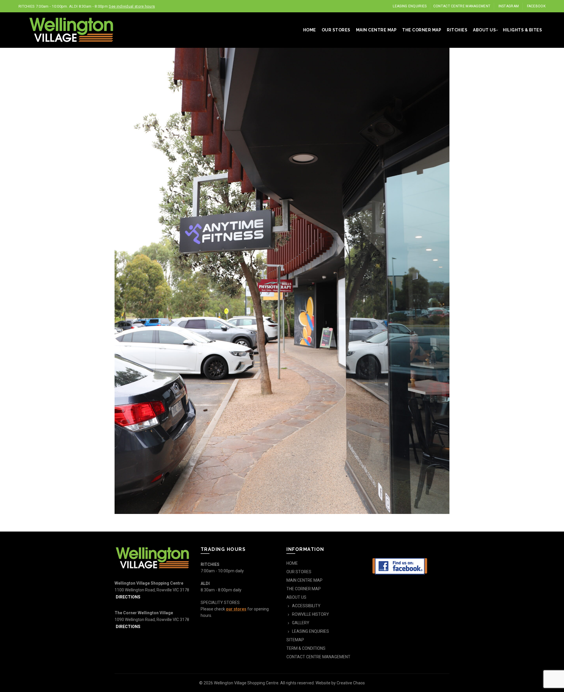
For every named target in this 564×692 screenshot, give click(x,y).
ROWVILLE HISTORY (310, 614)
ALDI (205, 583)
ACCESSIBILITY (306, 605)
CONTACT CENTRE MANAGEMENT (462, 6)
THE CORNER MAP (421, 30)
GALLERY (300, 622)
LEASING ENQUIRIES (410, 6)
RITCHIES (457, 30)
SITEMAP (295, 639)
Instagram (508, 6)
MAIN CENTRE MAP (376, 30)
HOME (309, 30)
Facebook (536, 6)
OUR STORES (336, 30)
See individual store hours (132, 6)
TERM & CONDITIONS (305, 648)
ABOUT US (484, 30)
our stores (236, 609)
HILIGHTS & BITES (522, 30)
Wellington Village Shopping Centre (246, 683)
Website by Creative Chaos (340, 683)
